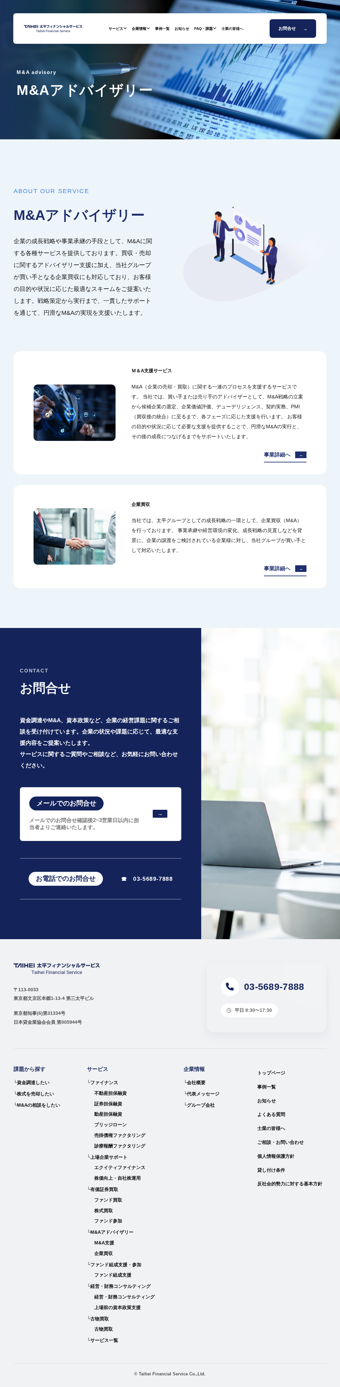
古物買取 (103, 1329)
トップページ (271, 1072)
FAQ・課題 (203, 29)
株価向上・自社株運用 (117, 1178)
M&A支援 (104, 1242)
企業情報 (139, 29)
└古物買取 (98, 1318)
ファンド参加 (108, 1220)
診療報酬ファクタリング (119, 1145)
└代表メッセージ (201, 1093)
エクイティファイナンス (119, 1167)
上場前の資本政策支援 (117, 1307)
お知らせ (182, 29)
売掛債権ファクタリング (119, 1135)
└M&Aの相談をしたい (37, 1105)
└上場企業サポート (107, 1157)
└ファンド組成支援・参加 (114, 1264)
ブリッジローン (110, 1124)
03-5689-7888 (147, 878)
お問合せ (293, 28)
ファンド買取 (108, 1200)
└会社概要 (195, 1082)
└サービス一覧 (102, 1340)
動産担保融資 (108, 1114)
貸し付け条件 (271, 1170)
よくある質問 (271, 1114)
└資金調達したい (31, 1082)
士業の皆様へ (232, 29)
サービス (116, 29)
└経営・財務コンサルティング (119, 1286)
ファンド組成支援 (112, 1275)
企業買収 (103, 1253)
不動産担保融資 (110, 1093)
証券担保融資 (108, 1103)
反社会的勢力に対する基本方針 (289, 1183)
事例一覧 (162, 29)
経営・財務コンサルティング (124, 1296)
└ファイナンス (102, 1082)
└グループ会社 (199, 1105)
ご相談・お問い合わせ (280, 1142)
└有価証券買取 (102, 1189)
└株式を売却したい (34, 1093)
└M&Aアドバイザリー (110, 1232)
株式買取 (103, 1210)
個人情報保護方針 (276, 1156)
